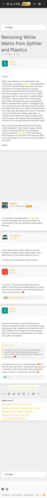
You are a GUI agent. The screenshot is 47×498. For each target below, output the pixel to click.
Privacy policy (29, 495)
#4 (44, 281)
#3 (44, 246)
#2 (44, 214)
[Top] (40, 495)
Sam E (5, 54)
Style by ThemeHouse (9, 486)
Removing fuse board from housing (16, 404)
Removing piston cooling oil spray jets (17, 411)
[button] (3, 4)
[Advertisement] (23, 17)
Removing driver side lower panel (15, 415)
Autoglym (26, 84)
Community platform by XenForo (22, 484)
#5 (44, 319)
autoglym (32, 218)
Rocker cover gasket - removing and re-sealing (21, 408)
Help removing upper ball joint (14, 419)
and (16, 297)
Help (37, 495)
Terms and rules (16, 495)
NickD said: (8, 345)
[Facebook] (2, 489)
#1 (44, 72)
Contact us (6, 495)
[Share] (40, 72)
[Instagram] (7, 489)
